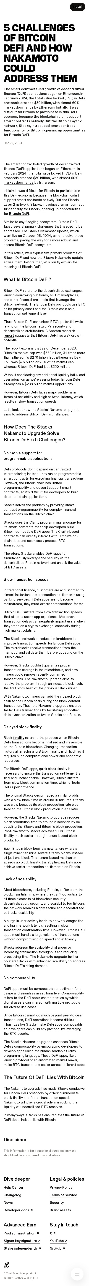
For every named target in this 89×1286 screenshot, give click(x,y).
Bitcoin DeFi (19, 214)
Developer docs (18, 1210)
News (8, 1202)
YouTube (58, 1241)
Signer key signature (22, 1241)
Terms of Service (63, 1195)
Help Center (14, 1187)
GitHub (57, 1249)
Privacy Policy (61, 1187)
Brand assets (60, 1210)
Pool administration (21, 1233)
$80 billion (41, 178)
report (9, 335)
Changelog (12, 1195)
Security (57, 1202)
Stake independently (22, 1249)
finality (18, 738)
